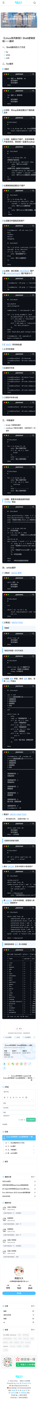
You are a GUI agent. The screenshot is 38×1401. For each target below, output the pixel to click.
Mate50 (26, 1339)
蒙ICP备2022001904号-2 (20, 1386)
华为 (20, 1339)
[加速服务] (16, 1398)
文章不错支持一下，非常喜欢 (12, 1213)
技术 (22, 1342)
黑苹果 (5, 1342)
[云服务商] (17, 1395)
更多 (32, 1177)
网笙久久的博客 (25, 1381)
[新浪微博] (17, 1064)
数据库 (33, 14)
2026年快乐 (6, 1196)
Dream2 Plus (26, 1383)
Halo (18, 1383)
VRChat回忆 (6, 1181)
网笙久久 (7, 1053)
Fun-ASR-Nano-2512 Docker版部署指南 (16, 1193)
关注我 (19, 1293)
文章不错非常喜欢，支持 (10, 1257)
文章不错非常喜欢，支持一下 (12, 1224)
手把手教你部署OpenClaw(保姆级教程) (15, 1185)
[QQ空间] (8, 1064)
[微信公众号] (19, 1362)
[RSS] (31, 1299)
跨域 (32, 1339)
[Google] (25, 1064)
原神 (19, 1335)
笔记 (27, 14)
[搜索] (34, 2)
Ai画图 (19, 1346)
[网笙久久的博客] (19, 2)
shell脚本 (15, 14)
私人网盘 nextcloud (9, 1335)
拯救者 (16, 1342)
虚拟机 (22, 14)
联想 (11, 1342)
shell (18, 1037)
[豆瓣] (21, 1064)
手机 (15, 1339)
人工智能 (26, 1346)
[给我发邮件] (23, 1299)
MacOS (28, 1342)
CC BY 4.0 (9, 1057)
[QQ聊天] (6, 1299)
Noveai (12, 1346)
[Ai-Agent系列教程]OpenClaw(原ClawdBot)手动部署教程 (16, 1189)
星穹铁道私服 (7, 1339)
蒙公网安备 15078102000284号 (20, 1388)
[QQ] (4, 1064)
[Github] (15, 1299)
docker (5, 1346)
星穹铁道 (25, 1335)
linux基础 (8, 1037)
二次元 (5, 1350)
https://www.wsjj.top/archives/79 (14, 1047)
